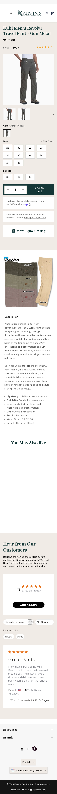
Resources (10, 730)
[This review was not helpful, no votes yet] (45, 700)
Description (11, 316)
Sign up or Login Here (35, 217)
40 (7, 163)
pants (20, 636)
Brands (8, 737)
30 (18, 147)
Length (7, 171)
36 (30, 155)
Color (13, 125)
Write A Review (28, 604)
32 (30, 147)
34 (7, 155)
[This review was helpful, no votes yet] (40, 700)
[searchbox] (15, 622)
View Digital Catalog (31, 231)
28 (7, 147)
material (9, 636)
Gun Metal (7, 133)
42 (19, 163)
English (26, 762)
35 (18, 155)
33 (41, 147)
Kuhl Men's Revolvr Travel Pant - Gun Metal (15, 484)
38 (41, 155)
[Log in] (46, 13)
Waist (6, 141)
